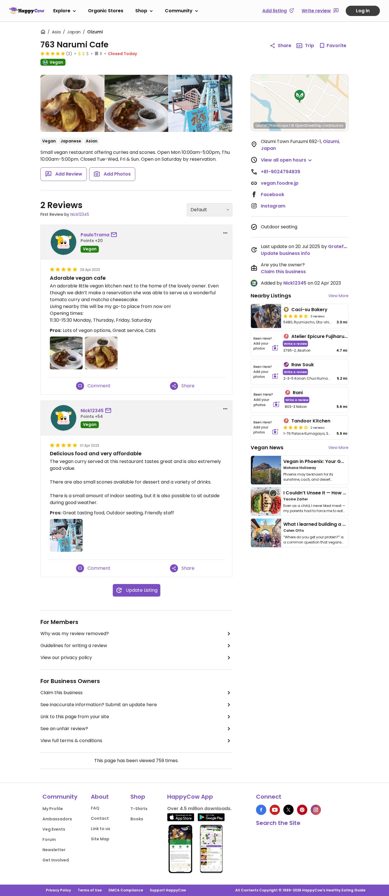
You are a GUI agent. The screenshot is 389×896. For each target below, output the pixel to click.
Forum (49, 839)
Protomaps (278, 125)
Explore (61, 10)
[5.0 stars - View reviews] (52, 53)
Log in (363, 10)
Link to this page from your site (74, 716)
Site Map (100, 839)
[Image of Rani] (266, 399)
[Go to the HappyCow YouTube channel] (275, 810)
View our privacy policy (66, 657)
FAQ (95, 808)
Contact (100, 818)
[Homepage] (26, 11)
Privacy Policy (58, 890)
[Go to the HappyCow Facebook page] (261, 810)
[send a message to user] (115, 234)
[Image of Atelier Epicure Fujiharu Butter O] (266, 343)
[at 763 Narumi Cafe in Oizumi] (72, 104)
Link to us (100, 828)
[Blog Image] (266, 470)
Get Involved (55, 860)
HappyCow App (190, 797)
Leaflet (261, 125)
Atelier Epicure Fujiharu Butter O (328, 336)
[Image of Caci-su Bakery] (266, 316)
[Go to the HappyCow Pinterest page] (302, 810)
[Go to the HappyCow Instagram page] (316, 810)
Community (179, 10)
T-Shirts (139, 809)
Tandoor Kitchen (310, 421)
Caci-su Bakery (309, 309)
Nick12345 (79, 214)
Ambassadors (57, 819)
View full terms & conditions (71, 740)
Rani (298, 392)
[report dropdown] (225, 232)
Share (284, 45)
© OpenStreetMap (306, 125)
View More (338, 296)
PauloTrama (95, 234)
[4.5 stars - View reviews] (295, 316)
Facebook (272, 194)
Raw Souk (302, 364)
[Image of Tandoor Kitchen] (266, 427)
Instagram (273, 206)
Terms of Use (90, 890)
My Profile (52, 809)
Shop (141, 10)
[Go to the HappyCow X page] (288, 810)
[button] (299, 96)
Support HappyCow (168, 890)
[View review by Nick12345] (63, 418)
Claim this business (61, 692)
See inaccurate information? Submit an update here (98, 704)
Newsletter (53, 850)
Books (136, 819)
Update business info (285, 253)
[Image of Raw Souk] (266, 371)
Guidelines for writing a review (73, 645)
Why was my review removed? (74, 633)
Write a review (295, 343)
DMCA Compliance (125, 890)
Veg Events (53, 829)
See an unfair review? (64, 728)
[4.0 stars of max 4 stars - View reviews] (295, 427)
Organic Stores (105, 10)
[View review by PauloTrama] (63, 242)
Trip (309, 45)
